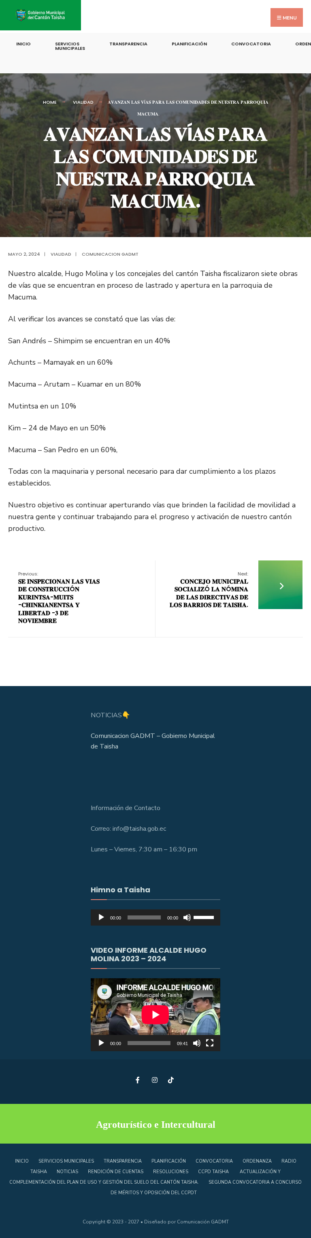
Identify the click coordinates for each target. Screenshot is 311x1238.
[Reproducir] (101, 917)
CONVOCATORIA (251, 44)
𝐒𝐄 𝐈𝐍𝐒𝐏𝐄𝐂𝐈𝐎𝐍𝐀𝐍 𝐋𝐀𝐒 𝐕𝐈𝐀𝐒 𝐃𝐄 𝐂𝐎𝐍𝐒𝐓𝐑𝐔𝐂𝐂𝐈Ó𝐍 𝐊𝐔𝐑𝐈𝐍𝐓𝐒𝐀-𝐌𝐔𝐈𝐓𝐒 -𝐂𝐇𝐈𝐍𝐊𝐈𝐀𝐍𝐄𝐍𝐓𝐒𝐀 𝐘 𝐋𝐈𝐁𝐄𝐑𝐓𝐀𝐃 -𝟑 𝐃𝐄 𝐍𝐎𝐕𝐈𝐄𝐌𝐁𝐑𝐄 (59, 598)
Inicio (23, 44)
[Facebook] (138, 1080)
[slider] (205, 916)
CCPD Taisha (214, 1172)
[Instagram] (154, 1080)
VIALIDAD (83, 102)
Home (50, 102)
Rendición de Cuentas (115, 1172)
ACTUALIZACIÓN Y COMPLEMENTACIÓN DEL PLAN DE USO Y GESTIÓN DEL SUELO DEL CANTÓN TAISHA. (145, 1177)
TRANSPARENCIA (128, 44)
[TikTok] (171, 1080)
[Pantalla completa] (210, 1043)
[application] (155, 917)
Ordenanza (257, 1161)
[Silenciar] (187, 917)
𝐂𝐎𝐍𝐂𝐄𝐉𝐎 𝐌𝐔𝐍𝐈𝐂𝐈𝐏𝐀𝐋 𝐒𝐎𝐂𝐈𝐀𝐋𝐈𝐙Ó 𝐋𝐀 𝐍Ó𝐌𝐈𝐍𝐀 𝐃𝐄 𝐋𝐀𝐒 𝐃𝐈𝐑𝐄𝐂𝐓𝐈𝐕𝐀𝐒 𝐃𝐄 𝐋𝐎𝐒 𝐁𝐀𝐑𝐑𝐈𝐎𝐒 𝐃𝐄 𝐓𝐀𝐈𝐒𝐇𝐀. (209, 590)
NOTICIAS (67, 1172)
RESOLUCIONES (170, 1172)
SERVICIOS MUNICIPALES (70, 46)
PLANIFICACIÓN (189, 44)
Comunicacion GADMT (110, 254)
